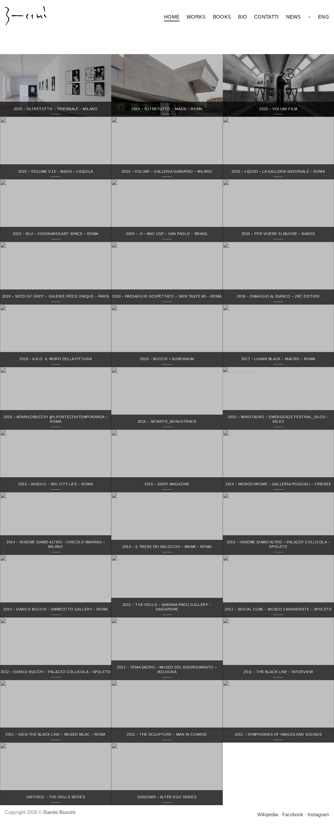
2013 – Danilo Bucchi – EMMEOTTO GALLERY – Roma (55, 609)
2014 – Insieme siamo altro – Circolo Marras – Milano (56, 544)
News (293, 17)
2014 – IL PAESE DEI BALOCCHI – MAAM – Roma (167, 547)
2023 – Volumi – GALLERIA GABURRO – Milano (167, 171)
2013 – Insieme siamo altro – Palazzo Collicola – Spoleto (278, 544)
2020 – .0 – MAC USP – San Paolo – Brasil (167, 234)
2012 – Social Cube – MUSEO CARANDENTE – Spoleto (278, 609)
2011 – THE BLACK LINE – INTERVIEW (278, 672)
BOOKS (222, 17)
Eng (323, 17)
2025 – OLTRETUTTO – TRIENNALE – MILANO (56, 109)
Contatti (266, 17)
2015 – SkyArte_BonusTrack (167, 421)
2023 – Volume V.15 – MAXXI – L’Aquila (55, 171)
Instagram (318, 814)
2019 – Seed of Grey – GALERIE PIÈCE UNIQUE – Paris (55, 296)
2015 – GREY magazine (167, 484)
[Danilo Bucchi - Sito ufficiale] (34, 17)
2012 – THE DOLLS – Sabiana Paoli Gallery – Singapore (167, 607)
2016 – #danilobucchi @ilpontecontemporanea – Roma (56, 419)
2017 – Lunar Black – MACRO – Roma (278, 359)
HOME (171, 17)
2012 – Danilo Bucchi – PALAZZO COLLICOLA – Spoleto (56, 672)
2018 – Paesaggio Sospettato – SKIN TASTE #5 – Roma (167, 296)
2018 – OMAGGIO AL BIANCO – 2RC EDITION (278, 296)
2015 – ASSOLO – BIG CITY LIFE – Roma (55, 484)
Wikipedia (267, 814)
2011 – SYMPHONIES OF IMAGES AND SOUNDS (278, 734)
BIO (242, 17)
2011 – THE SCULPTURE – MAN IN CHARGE (167, 734)
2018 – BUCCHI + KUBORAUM (167, 359)
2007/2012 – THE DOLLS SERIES (55, 797)
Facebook (292, 814)
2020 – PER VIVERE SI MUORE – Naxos (278, 234)
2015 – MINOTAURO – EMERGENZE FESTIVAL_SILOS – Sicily (278, 419)
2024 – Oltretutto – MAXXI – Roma (166, 109)
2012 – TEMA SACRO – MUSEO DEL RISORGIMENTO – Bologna (167, 669)
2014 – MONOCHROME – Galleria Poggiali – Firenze (278, 484)
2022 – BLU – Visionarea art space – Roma (56, 234)
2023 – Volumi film (278, 109)
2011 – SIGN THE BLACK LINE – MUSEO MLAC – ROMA (56, 734)
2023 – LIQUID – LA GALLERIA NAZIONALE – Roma (278, 171)
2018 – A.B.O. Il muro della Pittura (56, 359)
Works (196, 17)
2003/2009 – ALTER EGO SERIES (166, 797)
